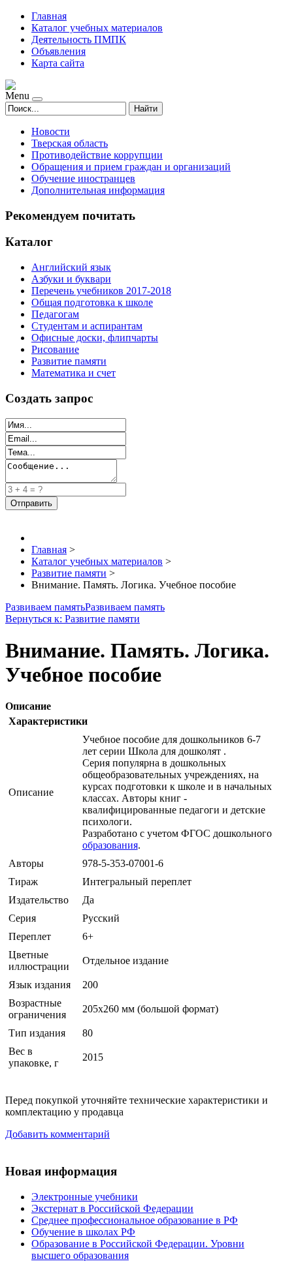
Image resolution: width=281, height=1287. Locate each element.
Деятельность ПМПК (78, 39)
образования (110, 845)
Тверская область (69, 143)
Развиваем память (45, 607)
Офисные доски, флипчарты (94, 337)
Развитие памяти (69, 361)
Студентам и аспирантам (86, 325)
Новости (50, 131)
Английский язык (71, 267)
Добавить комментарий (57, 1134)
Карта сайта (57, 62)
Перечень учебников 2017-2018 (101, 290)
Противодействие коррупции (97, 154)
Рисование (55, 349)
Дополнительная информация (98, 190)
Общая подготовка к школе (92, 302)
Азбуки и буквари (71, 278)
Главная (49, 16)
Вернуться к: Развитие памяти (72, 618)
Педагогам (55, 314)
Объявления (58, 51)
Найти (145, 109)
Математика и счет (73, 372)
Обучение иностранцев (83, 178)
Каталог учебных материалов (97, 27)
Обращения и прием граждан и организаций (131, 166)
